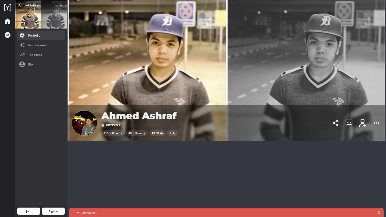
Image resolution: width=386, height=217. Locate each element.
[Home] (8, 8)
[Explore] (8, 35)
